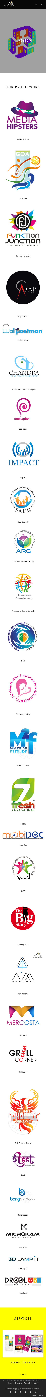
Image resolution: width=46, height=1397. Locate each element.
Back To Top (37, 1395)
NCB (23, 661)
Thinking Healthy (23, 714)
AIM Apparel (23, 994)
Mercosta (23, 1036)
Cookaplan (23, 429)
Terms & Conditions (31, 1383)
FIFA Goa (23, 199)
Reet (23, 1175)
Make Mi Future (23, 766)
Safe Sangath (23, 522)
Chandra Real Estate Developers (23, 390)
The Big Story (23, 944)
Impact (23, 477)
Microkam (23, 1247)
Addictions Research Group (23, 562)
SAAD (23, 891)
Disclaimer (18, 1383)
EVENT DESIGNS (23, 1362)
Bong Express (23, 1215)
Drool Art (23, 1293)
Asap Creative (23, 316)
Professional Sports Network (23, 611)
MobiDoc (23, 845)
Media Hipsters (23, 139)
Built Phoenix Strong (23, 1143)
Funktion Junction (23, 256)
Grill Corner (23, 1072)
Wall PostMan (23, 340)
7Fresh (23, 824)
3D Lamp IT (23, 1269)
